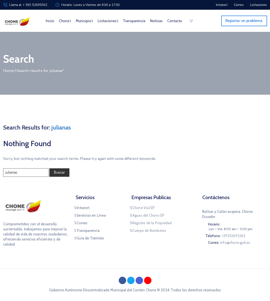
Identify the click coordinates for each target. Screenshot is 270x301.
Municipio (83, 21)
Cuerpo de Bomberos (149, 230)
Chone (64, 21)
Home (8, 70)
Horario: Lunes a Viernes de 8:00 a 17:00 (90, 5)
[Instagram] (139, 280)
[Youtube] (147, 280)
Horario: (214, 224)
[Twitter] (131, 280)
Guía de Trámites (90, 238)
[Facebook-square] (122, 280)
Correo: (229, 242)
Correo (82, 223)
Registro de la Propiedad (152, 223)
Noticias (156, 21)
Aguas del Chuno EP (148, 215)
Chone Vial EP (143, 208)
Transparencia (134, 21)
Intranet (83, 208)
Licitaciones (107, 21)
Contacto (174, 21)
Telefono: (225, 236)
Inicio (50, 21)
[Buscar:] (26, 172)
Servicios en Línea (91, 215)
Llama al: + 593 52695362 (28, 5)
